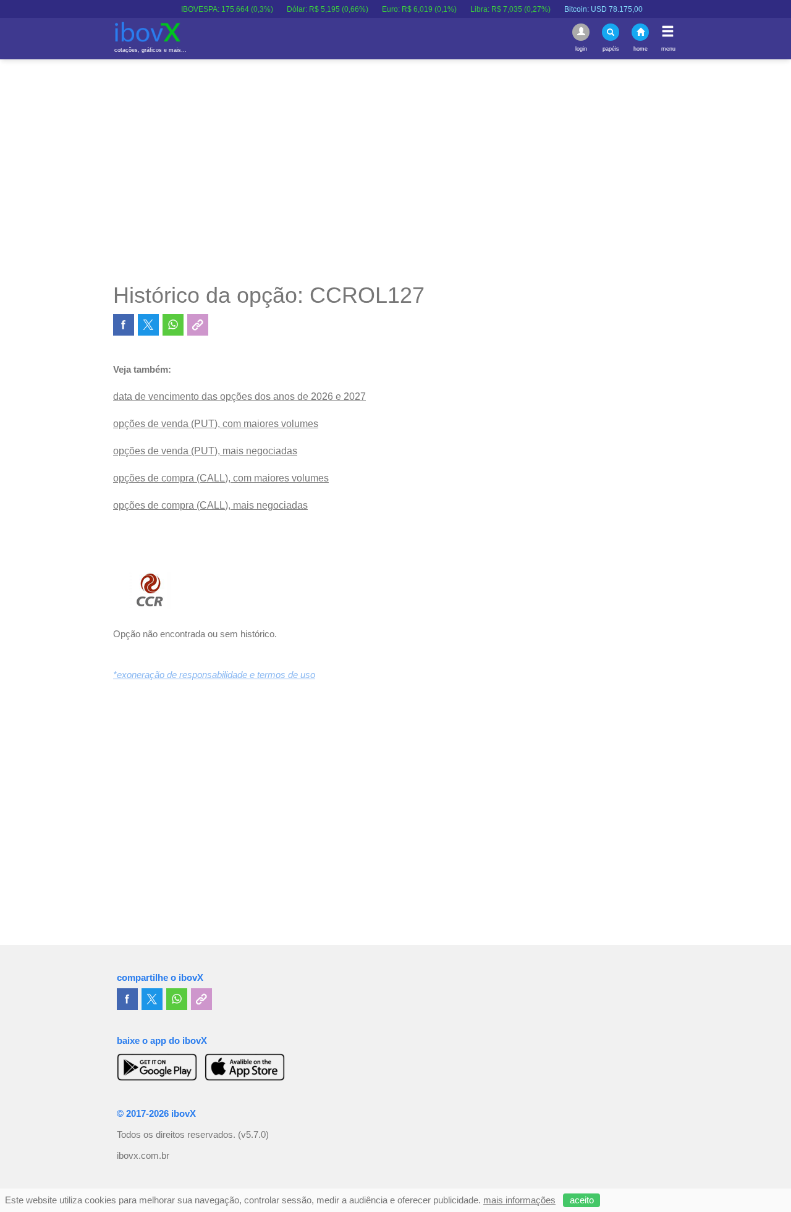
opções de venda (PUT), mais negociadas (205, 451)
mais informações (519, 1200)
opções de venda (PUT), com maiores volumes (215, 423)
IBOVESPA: (212, 9)
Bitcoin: (588, 9)
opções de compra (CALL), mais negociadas (210, 505)
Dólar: (312, 9)
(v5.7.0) (253, 1135)
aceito (582, 1200)
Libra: (495, 9)
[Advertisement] (395, 170)
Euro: (403, 9)
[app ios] (245, 1067)
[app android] (157, 1067)
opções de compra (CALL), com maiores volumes (221, 478)
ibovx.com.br (143, 1156)
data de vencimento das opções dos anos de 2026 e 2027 (239, 396)
